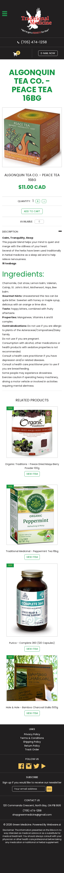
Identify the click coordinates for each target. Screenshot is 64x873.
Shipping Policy (32, 741)
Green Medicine (22, 824)
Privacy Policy (32, 734)
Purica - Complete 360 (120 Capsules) (32, 643)
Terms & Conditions (32, 738)
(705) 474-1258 (34, 42)
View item (32, 474)
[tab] (32, 231)
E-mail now (48, 53)
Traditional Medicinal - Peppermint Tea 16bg (32, 551)
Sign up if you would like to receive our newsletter (32, 782)
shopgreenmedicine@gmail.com (32, 814)
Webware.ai (54, 824)
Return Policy (32, 745)
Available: (26, 221)
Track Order (32, 749)
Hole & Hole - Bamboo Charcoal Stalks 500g (32, 707)
